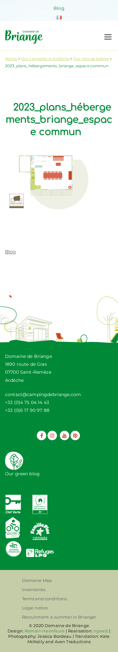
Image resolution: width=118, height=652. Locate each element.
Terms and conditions (44, 598)
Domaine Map (37, 580)
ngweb (100, 630)
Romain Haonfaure (45, 630)
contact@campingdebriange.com (43, 394)
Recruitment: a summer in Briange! (59, 616)
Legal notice (35, 607)
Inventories (34, 589)
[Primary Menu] (108, 37)
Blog (59, 8)
